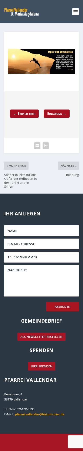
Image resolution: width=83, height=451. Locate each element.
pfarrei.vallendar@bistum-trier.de (39, 414)
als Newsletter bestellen (41, 337)
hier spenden (41, 366)
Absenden (62, 307)
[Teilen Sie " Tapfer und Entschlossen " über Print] (46, 145)
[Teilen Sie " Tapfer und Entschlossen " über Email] (37, 145)
